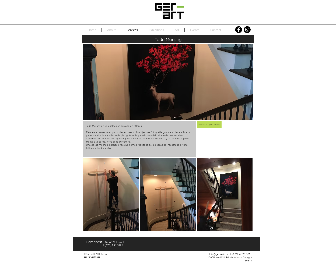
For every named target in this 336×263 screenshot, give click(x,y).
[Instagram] (247, 29)
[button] (110, 195)
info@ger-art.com (219, 254)
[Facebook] (238, 29)
